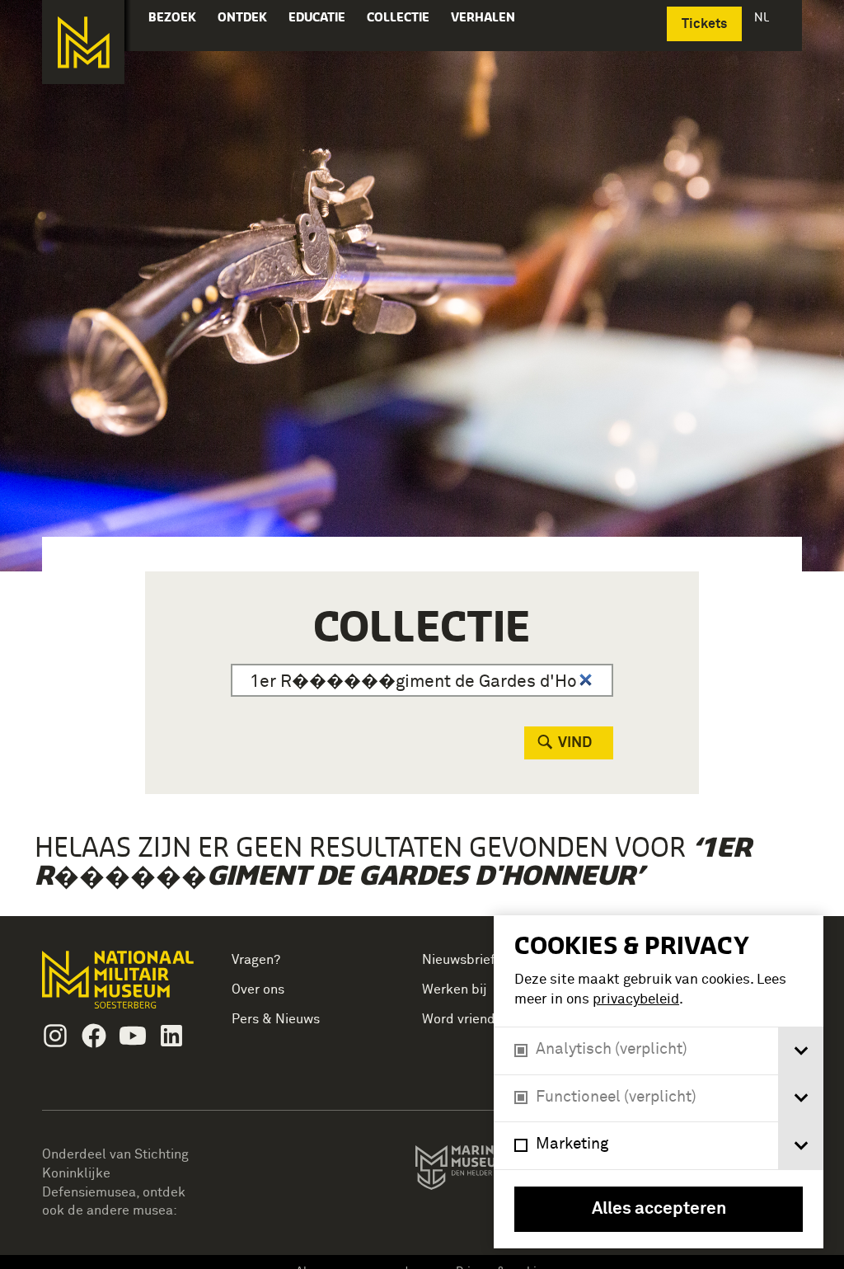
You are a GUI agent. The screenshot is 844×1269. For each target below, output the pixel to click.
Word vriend (458, 1019)
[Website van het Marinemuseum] (491, 1170)
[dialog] (658, 1081)
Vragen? (256, 959)
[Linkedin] (171, 1035)
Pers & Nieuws (276, 1019)
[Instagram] (55, 1035)
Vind (575, 743)
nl (763, 17)
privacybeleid (636, 1000)
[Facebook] (94, 1035)
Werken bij (454, 989)
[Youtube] (133, 1035)
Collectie (398, 17)
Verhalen (483, 17)
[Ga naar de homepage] (83, 42)
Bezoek (172, 17)
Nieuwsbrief (458, 959)
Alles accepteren (659, 1209)
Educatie (316, 17)
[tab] (800, 1050)
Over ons (258, 989)
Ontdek (242, 17)
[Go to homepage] (120, 986)
